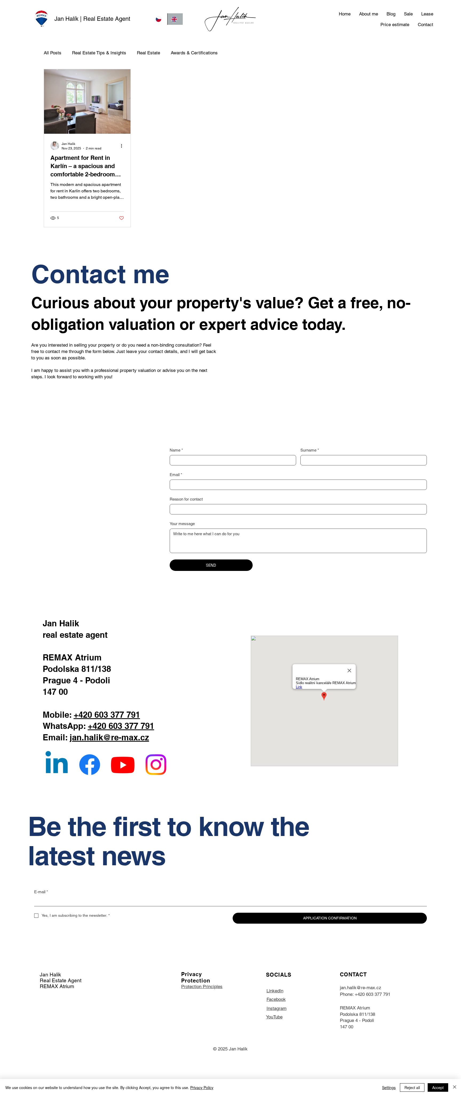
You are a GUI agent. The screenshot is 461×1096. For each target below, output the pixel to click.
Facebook (276, 999)
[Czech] (159, 19)
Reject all (412, 1087)
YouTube (274, 1017)
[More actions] (123, 146)
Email (176, 474)
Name (176, 450)
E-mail (41, 892)
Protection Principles (201, 986)
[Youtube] (123, 764)
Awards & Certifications (194, 52)
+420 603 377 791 (107, 715)
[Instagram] (156, 764)
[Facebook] (90, 764)
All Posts (52, 52)
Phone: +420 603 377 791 (365, 994)
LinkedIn (275, 990)
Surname (309, 450)
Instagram (277, 1008)
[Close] (454, 1087)
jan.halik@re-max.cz (109, 737)
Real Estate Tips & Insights (99, 52)
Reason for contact (186, 499)
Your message (182, 523)
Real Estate (148, 52)
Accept (438, 1087)
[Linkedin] (56, 764)
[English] (175, 19)
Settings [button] (389, 1087)
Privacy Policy (201, 1087)
